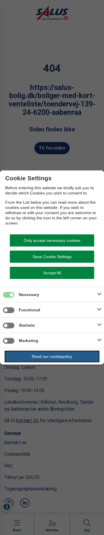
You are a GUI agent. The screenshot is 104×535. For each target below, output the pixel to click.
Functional (29, 310)
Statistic (27, 325)
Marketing (28, 340)
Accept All (52, 273)
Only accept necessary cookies (52, 240)
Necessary (29, 294)
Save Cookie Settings (52, 256)
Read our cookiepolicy (52, 356)
